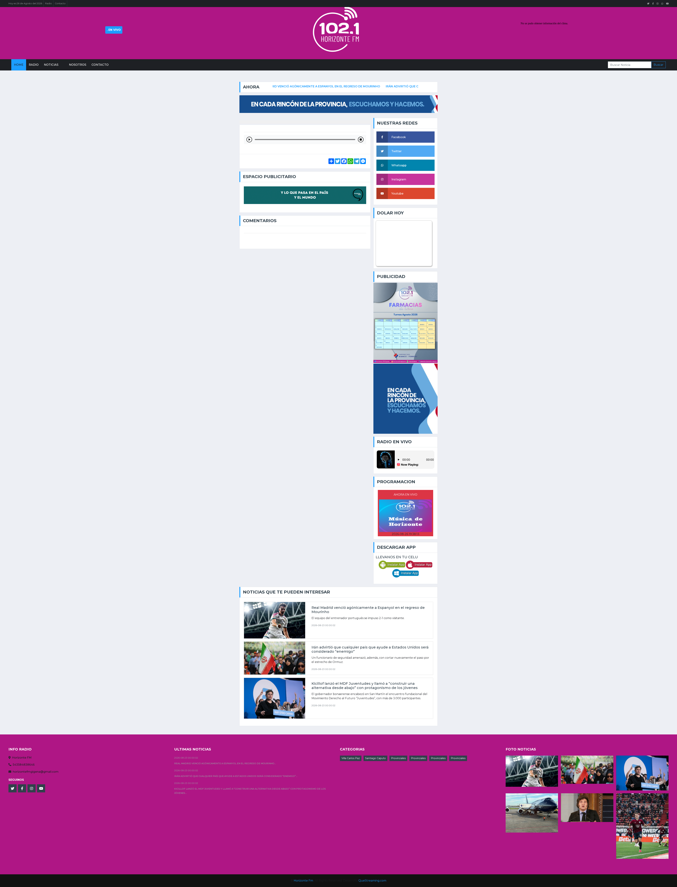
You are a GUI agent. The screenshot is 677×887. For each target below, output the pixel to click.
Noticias (51, 64)
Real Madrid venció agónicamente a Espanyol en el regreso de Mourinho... (225, 763)
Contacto (60, 3)
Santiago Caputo (375, 758)
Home (18, 64)
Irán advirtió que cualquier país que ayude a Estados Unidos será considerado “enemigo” (402, 86)
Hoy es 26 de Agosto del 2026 (25, 3)
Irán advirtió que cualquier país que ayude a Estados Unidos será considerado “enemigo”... (235, 776)
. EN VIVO (114, 30)
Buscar (658, 64)
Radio (48, 3)
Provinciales (398, 758)
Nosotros (77, 64)
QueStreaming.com (372, 880)
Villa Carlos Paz (350, 758)
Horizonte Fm (303, 880)
